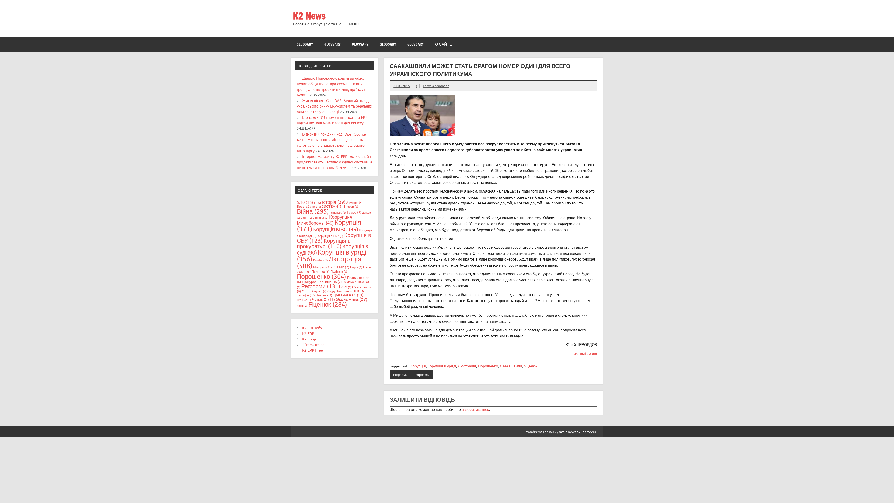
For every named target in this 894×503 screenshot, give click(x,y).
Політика (321, 271)
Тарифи (306, 295)
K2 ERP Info (312, 327)
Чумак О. (323, 299)
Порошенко (488, 366)
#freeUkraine (313, 344)
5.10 (305, 202)
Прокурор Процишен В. (322, 281)
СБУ (346, 287)
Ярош (302, 305)
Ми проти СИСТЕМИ (331, 267)
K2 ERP (308, 333)
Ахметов (354, 202)
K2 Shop (309, 338)
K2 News (309, 15)
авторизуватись (475, 409)
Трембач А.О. (348, 294)
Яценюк (530, 366)
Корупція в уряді (442, 366)
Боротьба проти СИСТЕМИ (320, 206)
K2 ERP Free (312, 350)
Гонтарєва (338, 212)
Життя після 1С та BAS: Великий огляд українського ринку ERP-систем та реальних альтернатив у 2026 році (334, 106)
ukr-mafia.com (585, 353)
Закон (306, 217)
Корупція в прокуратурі (324, 243)
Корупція (418, 366)
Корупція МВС (335, 229)
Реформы (421, 374)
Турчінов (304, 300)
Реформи (400, 374)
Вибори (351, 206)
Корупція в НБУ (330, 236)
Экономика (351, 299)
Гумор (354, 212)
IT (317, 202)
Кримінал (320, 260)
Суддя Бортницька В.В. (345, 291)
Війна (313, 211)
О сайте (443, 44)
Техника (324, 295)
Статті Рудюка (314, 291)
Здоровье (320, 217)
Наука (356, 267)
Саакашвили (511, 366)
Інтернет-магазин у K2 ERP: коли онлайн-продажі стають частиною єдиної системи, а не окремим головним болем (334, 162)
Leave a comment (436, 86)
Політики (339, 271)
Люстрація (467, 366)
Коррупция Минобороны (324, 220)
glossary (305, 44)
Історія (333, 202)
